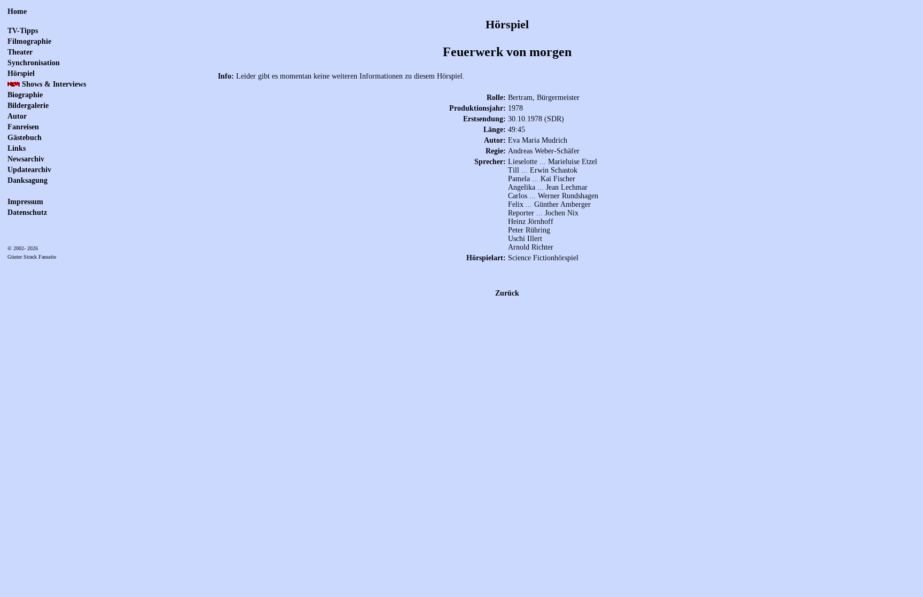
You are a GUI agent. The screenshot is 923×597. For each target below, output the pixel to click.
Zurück (507, 293)
